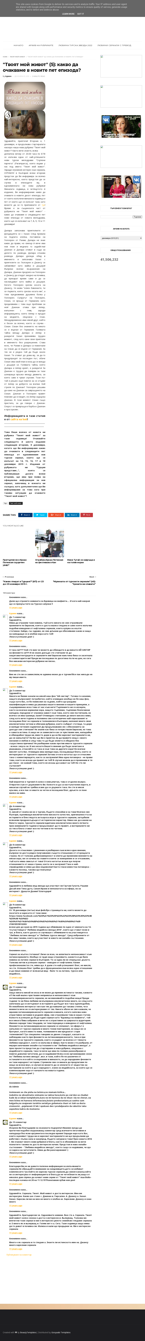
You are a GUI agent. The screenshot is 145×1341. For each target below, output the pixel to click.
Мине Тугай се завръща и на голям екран (81, 561)
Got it (80, 14)
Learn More (68, 14)
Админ (13, 613)
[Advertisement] (49, 1280)
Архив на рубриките (41, 45)
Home (5, 57)
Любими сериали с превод (114, 45)
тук (43, 204)
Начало (19, 45)
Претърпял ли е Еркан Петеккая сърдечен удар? (14, 562)
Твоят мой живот (17, 57)
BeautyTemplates (28, 1332)
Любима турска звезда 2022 (75, 45)
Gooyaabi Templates (61, 1332)
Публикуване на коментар (19, 1254)
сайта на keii (18, 419)
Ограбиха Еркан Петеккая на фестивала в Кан (49, 561)
